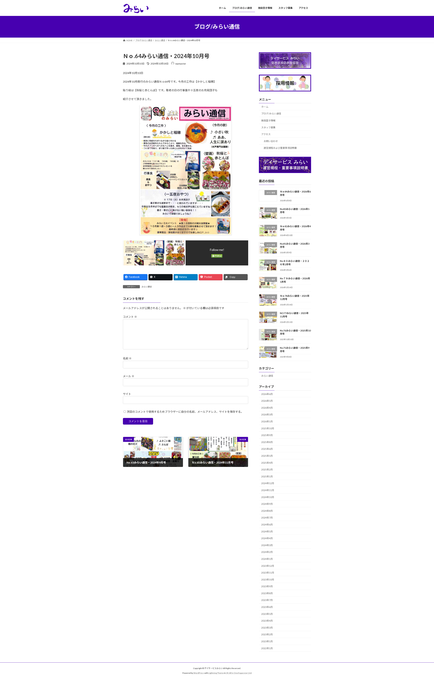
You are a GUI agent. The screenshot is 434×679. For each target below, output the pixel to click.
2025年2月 (267, 469)
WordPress (198, 673)
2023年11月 (267, 572)
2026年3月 (267, 414)
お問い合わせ (271, 140)
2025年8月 (267, 441)
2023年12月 (267, 565)
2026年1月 (267, 421)
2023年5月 (267, 613)
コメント (130, 316)
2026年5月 (267, 400)
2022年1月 (267, 648)
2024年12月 (267, 483)
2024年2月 (267, 552)
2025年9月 (267, 435)
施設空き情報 (268, 120)
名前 (127, 358)
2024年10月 (267, 496)
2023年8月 (267, 593)
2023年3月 (267, 627)
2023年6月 (267, 607)
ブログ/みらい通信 (271, 113)
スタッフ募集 (268, 127)
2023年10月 (267, 579)
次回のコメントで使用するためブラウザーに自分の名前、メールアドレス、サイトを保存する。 (185, 411)
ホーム (264, 106)
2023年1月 (267, 641)
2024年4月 (267, 538)
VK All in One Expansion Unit (239, 673)
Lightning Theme (216, 673)
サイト (127, 393)
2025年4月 (267, 462)
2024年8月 (267, 510)
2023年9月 (267, 586)
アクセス (266, 134)
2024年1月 (267, 558)
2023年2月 (267, 634)
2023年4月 (267, 620)
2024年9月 (267, 503)
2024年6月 (267, 524)
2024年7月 (267, 517)
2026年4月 (267, 407)
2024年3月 (267, 545)
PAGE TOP (421, 655)
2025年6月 (267, 448)
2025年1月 (267, 476)
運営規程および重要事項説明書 (280, 147)
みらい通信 (147, 286)
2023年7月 (267, 600)
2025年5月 (267, 455)
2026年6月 (267, 393)
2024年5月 (267, 531)
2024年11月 (267, 490)
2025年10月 (267, 428)
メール (128, 376)
